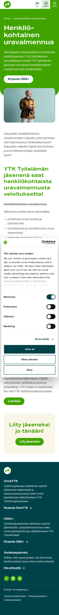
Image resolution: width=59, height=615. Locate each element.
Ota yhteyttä (12, 568)
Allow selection (29, 359)
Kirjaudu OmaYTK (16, 508)
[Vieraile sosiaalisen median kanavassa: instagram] (19, 578)
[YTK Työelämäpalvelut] (7, 4)
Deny (29, 370)
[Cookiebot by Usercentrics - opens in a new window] (42, 242)
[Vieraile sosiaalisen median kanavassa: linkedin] (13, 578)
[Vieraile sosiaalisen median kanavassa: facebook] (6, 578)
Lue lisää (14, 401)
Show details (42, 339)
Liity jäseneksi (30, 441)
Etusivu (7, 19)
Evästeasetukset (12, 600)
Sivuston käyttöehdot (14, 596)
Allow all (29, 349)
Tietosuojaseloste (37, 596)
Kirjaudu (46, 6)
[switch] (50, 306)
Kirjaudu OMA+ (18, 79)
